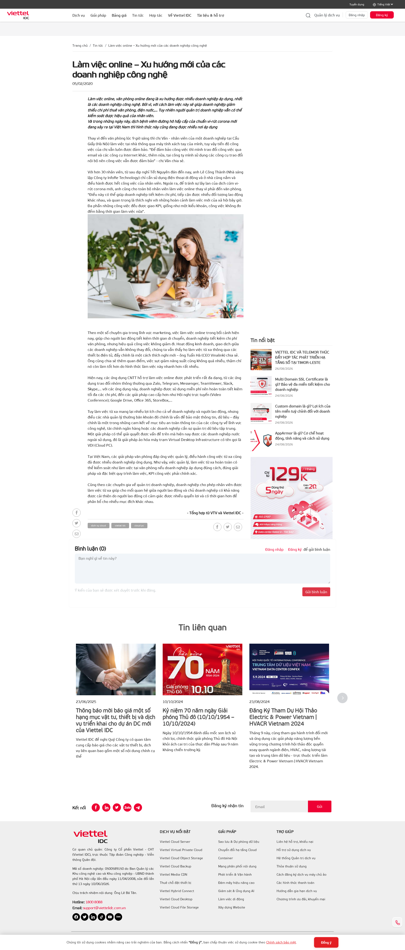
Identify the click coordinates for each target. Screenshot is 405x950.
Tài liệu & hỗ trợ (210, 15)
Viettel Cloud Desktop (176, 899)
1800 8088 (94, 901)
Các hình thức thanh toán (295, 882)
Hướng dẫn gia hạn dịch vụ (297, 891)
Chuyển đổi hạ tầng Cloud (237, 849)
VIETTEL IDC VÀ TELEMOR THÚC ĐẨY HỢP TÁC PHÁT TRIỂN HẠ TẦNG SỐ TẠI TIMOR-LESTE (302, 357)
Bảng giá (119, 15)
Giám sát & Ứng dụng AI (236, 891)
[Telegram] (138, 807)
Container (225, 858)
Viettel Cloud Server (175, 841)
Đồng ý (326, 942)
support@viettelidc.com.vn (104, 907)
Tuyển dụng (356, 4)
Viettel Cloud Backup (175, 866)
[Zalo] (127, 807)
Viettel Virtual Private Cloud (181, 849)
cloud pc (139, 525)
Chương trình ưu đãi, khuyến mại (301, 899)
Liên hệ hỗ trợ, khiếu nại (295, 841)
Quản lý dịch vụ (327, 14)
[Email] (76, 534)
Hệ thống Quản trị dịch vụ (296, 858)
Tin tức (98, 45)
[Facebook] (76, 513)
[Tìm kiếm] (308, 15)
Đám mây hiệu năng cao (236, 882)
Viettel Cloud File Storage (179, 907)
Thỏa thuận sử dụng (292, 866)
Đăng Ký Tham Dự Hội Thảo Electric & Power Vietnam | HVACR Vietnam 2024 (283, 716)
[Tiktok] (102, 916)
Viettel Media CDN (173, 874)
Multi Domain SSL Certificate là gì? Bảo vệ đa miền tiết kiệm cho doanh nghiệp (302, 384)
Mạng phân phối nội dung (237, 866)
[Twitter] (76, 523)
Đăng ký (382, 15)
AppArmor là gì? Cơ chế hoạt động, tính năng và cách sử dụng (302, 435)
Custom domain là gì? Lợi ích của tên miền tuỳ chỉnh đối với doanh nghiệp (302, 411)
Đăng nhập (357, 15)
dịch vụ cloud (98, 525)
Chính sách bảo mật (281, 942)
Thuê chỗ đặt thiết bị (175, 882)
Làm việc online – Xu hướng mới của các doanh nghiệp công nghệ (157, 45)
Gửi (319, 806)
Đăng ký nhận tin (227, 805)
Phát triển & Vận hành (235, 874)
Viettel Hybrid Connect (177, 891)
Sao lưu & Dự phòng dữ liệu (238, 841)
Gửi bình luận (316, 591)
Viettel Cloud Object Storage (181, 858)
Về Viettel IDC (179, 15)
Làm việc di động (231, 899)
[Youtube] (110, 916)
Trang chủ (80, 45)
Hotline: (78, 901)
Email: (77, 907)
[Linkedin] (106, 807)
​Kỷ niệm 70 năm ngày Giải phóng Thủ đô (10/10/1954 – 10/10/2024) (198, 716)
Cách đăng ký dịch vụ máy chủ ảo (301, 874)
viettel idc (120, 525)
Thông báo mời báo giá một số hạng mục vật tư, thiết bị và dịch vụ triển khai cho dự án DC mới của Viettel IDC (115, 719)
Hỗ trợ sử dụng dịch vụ (294, 849)
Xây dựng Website (231, 907)
